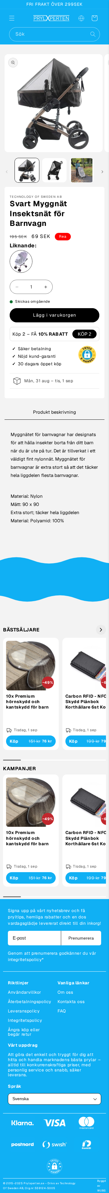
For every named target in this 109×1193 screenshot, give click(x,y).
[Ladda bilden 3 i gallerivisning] (82, 170)
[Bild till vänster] (6, 171)
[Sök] (93, 34)
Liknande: (23, 245)
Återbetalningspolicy (29, 1001)
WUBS (101, 1190)
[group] (31, 694)
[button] (15, 18)
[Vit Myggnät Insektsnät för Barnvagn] (21, 262)
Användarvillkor (24, 992)
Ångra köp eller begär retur (24, 1032)
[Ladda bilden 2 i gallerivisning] (54, 170)
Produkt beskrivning (54, 412)
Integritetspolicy (25, 1020)
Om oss (65, 992)
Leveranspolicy (24, 1011)
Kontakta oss (71, 1001)
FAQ (62, 1011)
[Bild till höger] (102, 171)
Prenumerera (81, 938)
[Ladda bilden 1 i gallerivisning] (27, 170)
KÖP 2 (84, 334)
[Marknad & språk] (81, 18)
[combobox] (54, 34)
